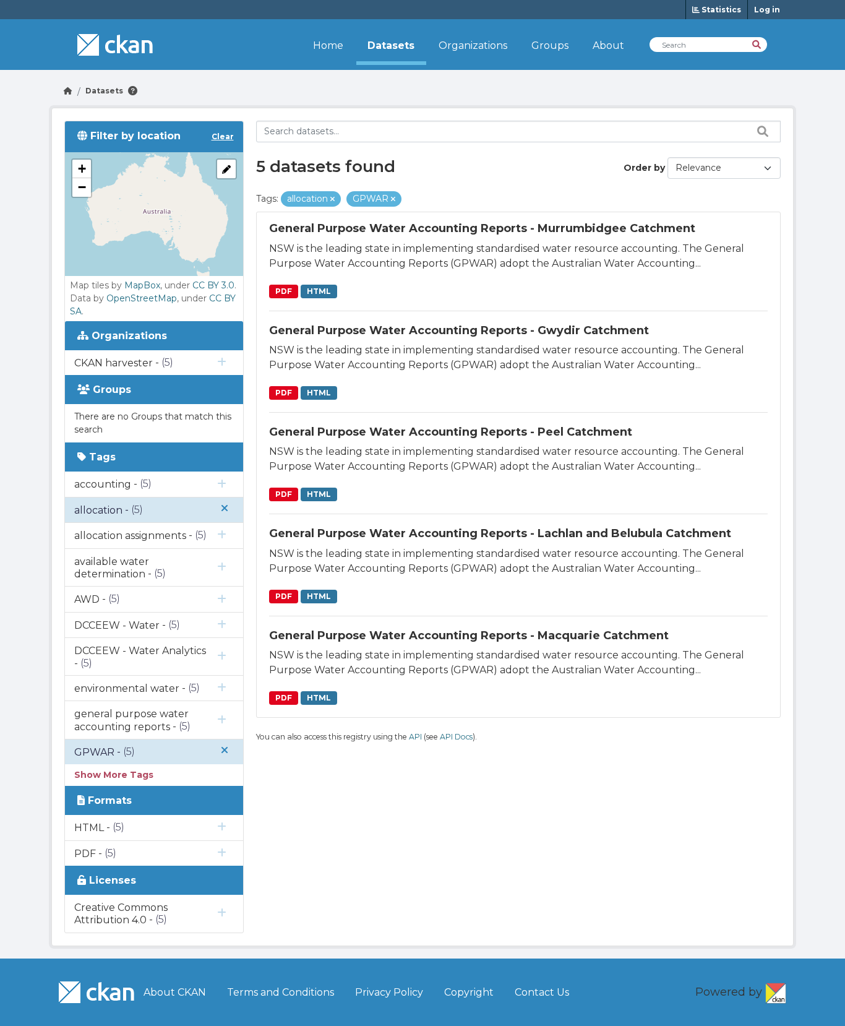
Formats (108, 800)
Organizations (473, 45)
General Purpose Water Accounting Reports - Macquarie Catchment (469, 635)
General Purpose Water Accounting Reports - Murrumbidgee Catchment (482, 228)
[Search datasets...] (760, 131)
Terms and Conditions (280, 992)
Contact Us (542, 992)
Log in (767, 9)
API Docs (456, 736)
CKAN (775, 991)
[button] (81, 169)
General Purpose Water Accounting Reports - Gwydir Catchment (459, 330)
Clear (223, 136)
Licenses (111, 880)
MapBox (142, 285)
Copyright (469, 992)
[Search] (757, 43)
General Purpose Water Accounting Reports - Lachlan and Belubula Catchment (500, 533)
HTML (319, 291)
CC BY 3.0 (213, 285)
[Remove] (332, 199)
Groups (549, 45)
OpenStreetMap (141, 298)
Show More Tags (113, 774)
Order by (644, 167)
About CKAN (175, 992)
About (608, 45)
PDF (283, 291)
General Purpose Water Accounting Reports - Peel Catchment (450, 432)
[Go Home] (68, 90)
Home (328, 45)
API (415, 736)
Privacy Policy (389, 992)
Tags (101, 457)
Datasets (390, 45)
